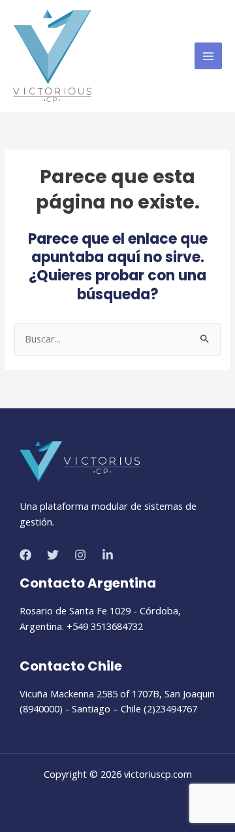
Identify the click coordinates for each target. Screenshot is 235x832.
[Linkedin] (108, 555)
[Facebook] (25, 555)
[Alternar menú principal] (208, 56)
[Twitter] (53, 555)
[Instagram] (80, 555)
